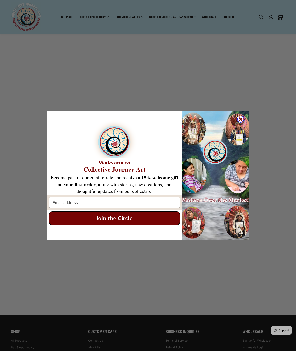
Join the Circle (114, 218)
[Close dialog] (240, 119)
